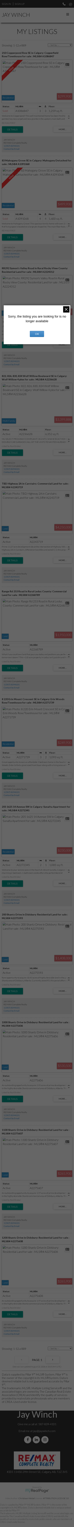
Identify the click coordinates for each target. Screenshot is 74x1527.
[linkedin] (37, 1439)
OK (37, 333)
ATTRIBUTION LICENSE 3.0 (56, 1498)
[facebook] (28, 1439)
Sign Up (19, 3)
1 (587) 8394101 (12, 145)
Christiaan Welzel (26, 1498)
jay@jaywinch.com (44, 1431)
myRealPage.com (37, 1490)
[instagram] (45, 1439)
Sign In (6, 3)
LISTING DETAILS (12, 129)
